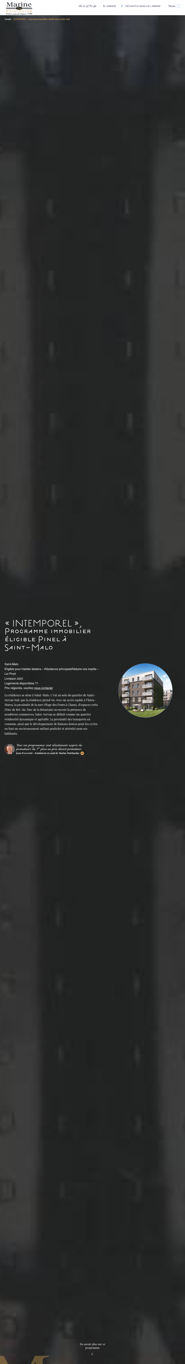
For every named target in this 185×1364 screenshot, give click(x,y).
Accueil (8, 19)
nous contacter (43, 688)
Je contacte (109, 6)
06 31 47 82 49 (87, 6)
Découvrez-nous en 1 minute (143, 6)
